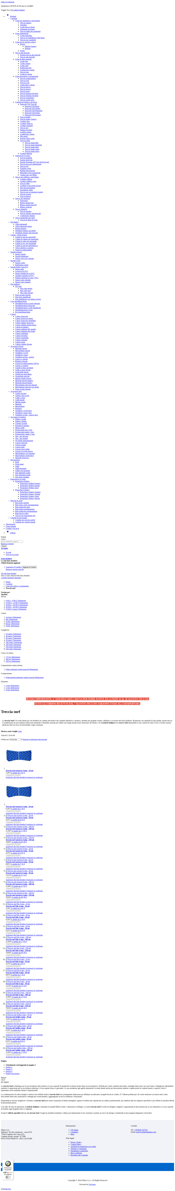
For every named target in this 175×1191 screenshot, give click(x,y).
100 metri (14, 643)
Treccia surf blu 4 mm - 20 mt (18, 917)
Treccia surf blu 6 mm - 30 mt (18, 984)
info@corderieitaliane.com (146, 1132)
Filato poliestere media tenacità (22, 669)
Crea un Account (12, 555)
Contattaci (74, 1132)
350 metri (13, 647)
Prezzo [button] (3, 597)
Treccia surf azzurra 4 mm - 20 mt (19, 807)
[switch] (8, 1177)
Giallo (13, 622)
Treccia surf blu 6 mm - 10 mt (18, 962)
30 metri (13, 638)
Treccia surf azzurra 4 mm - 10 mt (19, 771)
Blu (12, 619)
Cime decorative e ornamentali (17, 586)
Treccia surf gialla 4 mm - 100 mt (19, 1050)
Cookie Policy (76, 1144)
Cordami (9, 584)
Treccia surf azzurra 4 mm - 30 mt (19, 818)
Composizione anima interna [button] (11, 665)
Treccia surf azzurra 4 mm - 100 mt (20, 829)
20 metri (13, 636)
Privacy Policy (76, 1142)
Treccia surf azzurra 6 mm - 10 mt (19, 851)
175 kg (13, 657)
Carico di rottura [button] (7, 653)
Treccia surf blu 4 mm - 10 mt (18, 906)
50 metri (13, 640)
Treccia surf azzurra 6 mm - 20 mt (19, 862)
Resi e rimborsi (76, 1153)
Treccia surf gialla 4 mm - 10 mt (18, 1017)
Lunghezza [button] (5, 630)
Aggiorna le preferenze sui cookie (83, 1147)
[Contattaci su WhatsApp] (6, 1189)
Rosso (13, 624)
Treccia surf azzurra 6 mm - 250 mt (20, 895)
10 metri (13, 634)
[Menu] (12, 1160)
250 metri (13, 645)
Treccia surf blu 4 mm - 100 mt (18, 939)
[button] (16, 777)
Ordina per (5, 739)
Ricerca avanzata (7, 544)
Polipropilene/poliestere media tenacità (25, 678)
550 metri (13, 649)
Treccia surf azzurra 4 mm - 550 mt (20, 840)
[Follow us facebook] (2, 1167)
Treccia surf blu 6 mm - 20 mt (18, 973)
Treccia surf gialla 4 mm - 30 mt (18, 1039)
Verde (12, 626)
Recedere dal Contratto (79, 1155)
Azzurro (13, 617)
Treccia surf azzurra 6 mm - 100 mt (20, 884)
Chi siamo (74, 1130)
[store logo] (17, 10)
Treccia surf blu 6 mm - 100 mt (18, 995)
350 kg (13, 661)
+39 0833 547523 (141, 1130)
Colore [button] (3, 613)
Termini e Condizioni (79, 1149)
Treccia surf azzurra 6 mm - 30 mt (19, 873)
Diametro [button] (4, 682)
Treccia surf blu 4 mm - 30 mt (18, 928)
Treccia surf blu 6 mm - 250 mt (18, 1006)
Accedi (8, 552)
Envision (92, 1184)
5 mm (12, 688)
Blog (72, 1134)
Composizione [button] (6, 673)
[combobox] (12, 541)
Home (8, 582)
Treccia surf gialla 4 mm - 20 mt (18, 1028)
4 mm (12, 686)
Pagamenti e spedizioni (79, 1151)
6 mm (12, 690)
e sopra (16, 609)
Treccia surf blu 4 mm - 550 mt (18, 950)
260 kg (13, 659)
